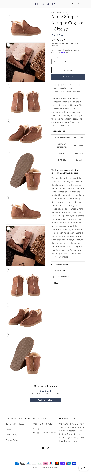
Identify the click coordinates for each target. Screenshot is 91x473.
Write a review (45, 400)
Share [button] (56, 283)
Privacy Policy (12, 440)
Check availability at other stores (68, 92)
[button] (7, 3)
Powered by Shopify (52, 467)
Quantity (54, 57)
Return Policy (11, 435)
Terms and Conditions (15, 424)
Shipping (65, 43)
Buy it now (68, 77)
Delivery (9, 429)
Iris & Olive (41, 467)
